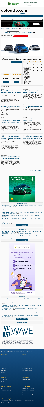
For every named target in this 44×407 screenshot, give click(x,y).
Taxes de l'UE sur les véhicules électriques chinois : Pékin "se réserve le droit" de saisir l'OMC (11, 92)
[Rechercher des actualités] (42, 19)
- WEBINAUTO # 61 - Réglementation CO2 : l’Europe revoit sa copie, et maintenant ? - (21, 222)
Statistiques (25, 357)
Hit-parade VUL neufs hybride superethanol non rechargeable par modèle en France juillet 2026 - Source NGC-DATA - (21, 306)
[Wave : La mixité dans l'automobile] (18, 331)
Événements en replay (27, 370)
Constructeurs (15, 28)
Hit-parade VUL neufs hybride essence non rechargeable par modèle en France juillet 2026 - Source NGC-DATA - (22, 312)
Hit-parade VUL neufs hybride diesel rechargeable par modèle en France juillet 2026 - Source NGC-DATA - (20, 316)
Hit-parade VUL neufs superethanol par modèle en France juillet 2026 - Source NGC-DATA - (21, 299)
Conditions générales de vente (28, 400)
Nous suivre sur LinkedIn (27, 394)
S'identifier (22, 13)
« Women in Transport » (6, 390)
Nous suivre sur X (26, 392)
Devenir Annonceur (26, 379)
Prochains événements (27, 368)
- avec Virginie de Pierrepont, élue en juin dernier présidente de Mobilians (21, 232)
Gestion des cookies (14, 402)
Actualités (8, 28)
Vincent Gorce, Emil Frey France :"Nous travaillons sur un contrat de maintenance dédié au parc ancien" (10, 120)
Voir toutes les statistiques (22, 318)
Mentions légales (4, 400)
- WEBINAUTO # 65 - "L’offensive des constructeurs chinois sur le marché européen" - (20, 209)
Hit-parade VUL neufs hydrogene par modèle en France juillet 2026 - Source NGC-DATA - (22, 302)
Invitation (3, 372)
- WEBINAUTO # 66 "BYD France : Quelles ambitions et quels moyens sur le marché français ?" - (22, 206)
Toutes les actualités (5, 359)
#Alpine (13, 31)
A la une (3, 357)
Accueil (2, 28)
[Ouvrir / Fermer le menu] (2, 19)
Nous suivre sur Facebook (28, 388)
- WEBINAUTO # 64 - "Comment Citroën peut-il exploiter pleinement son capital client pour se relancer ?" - (22, 213)
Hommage (25, 117)
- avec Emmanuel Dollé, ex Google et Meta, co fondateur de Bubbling (21, 237)
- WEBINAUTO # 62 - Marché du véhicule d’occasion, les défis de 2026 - (21, 219)
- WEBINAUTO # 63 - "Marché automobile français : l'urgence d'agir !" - (21, 216)
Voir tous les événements (22, 225)
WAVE (2, 388)
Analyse (2, 135)
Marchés (2, 89)
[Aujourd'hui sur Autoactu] (22, 10)
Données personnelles (5, 402)
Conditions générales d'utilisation (15, 400)
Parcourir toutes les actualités (35, 170)
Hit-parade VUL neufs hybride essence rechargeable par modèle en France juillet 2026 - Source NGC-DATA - (21, 309)
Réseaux (2, 117)
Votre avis (3, 381)
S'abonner (22, 16)
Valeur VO (24, 361)
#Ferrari (17, 31)
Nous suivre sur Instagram (28, 390)
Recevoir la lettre (5, 361)
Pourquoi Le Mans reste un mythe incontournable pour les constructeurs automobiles (11, 138)
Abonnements (4, 368)
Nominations (25, 104)
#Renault (9, 31)
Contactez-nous (4, 379)
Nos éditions (25, 359)
